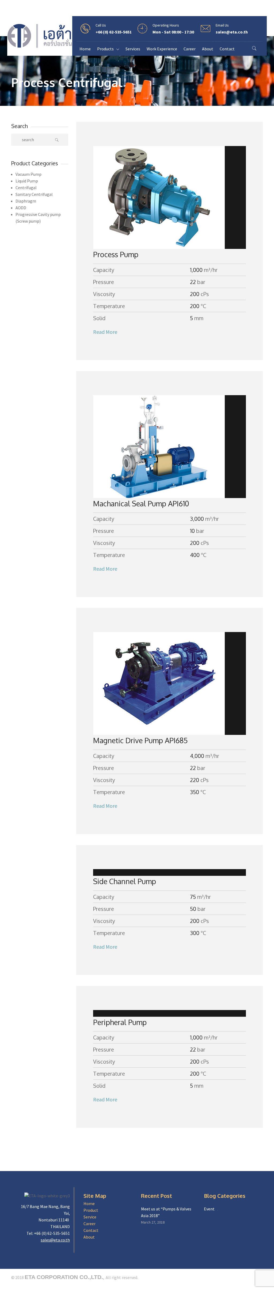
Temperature (109, 305)
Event (209, 1209)
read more (105, 331)
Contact (90, 1230)
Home (89, 1203)
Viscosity (104, 293)
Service (89, 1217)
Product (90, 1210)
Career (89, 1223)
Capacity (103, 269)
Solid (99, 318)
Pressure (103, 281)
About (89, 1237)
